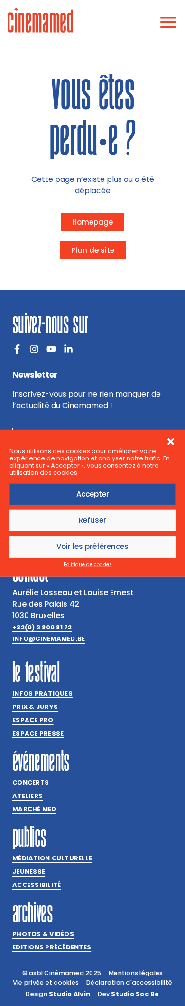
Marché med (34, 809)
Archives (32, 912)
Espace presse (38, 733)
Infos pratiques (42, 693)
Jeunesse (28, 871)
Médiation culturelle (52, 858)
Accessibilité (36, 884)
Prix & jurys (35, 706)
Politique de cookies (88, 564)
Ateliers (27, 795)
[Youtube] (51, 349)
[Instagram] (34, 349)
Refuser (92, 520)
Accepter (92, 494)
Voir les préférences (92, 546)
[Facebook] (17, 349)
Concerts (30, 782)
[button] (171, 441)
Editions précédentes (51, 947)
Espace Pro (33, 720)
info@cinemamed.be (48, 638)
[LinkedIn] (68, 349)
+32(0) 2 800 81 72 (42, 627)
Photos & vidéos (43, 933)
